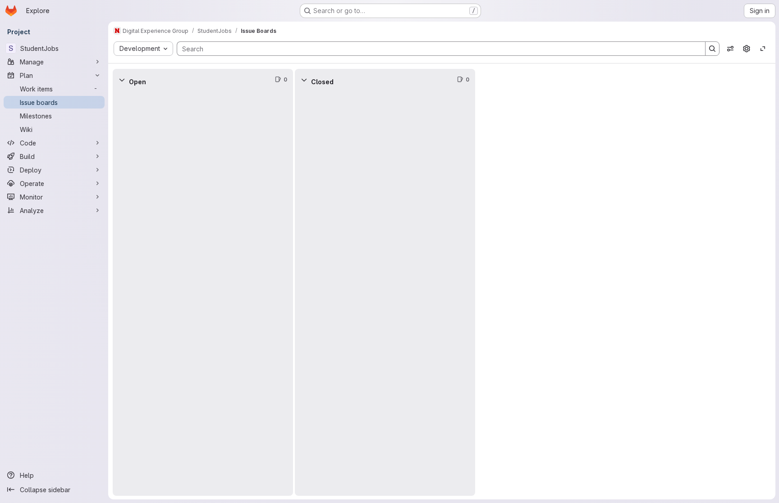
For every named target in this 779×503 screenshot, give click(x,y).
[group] (203, 293)
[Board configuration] (746, 48)
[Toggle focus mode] (763, 48)
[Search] (712, 48)
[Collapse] (121, 79)
